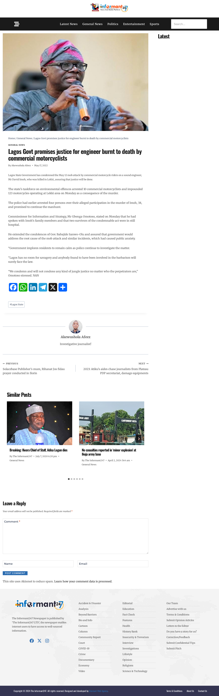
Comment (12, 521)
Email (83, 563)
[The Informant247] (109, 8)
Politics (112, 24)
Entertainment (134, 24)
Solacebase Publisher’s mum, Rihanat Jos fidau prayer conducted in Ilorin (34, 368)
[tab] (69, 479)
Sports (154, 24)
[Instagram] (47, 641)
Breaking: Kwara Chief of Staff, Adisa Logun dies (38, 449)
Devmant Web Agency (98, 691)
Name (8, 563)
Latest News (69, 24)
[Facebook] (32, 641)
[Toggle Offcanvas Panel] (17, 24)
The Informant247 (22, 456)
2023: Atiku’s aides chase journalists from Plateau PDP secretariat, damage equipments (115, 368)
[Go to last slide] (12, 439)
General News (92, 24)
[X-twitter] (39, 641)
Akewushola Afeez (21, 165)
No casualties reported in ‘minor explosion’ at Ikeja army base (109, 452)
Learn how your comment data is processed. (83, 581)
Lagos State (16, 304)
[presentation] (39, 423)
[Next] (138, 439)
